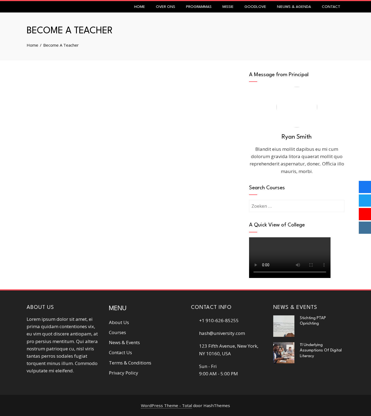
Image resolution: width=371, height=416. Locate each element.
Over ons (165, 6)
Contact (331, 6)
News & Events (124, 342)
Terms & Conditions (130, 363)
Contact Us (120, 352)
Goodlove (255, 6)
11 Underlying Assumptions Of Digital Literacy (321, 350)
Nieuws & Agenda (294, 6)
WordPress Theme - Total (166, 405)
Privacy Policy (123, 373)
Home (139, 6)
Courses (117, 332)
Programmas (199, 6)
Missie (228, 6)
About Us (119, 322)
